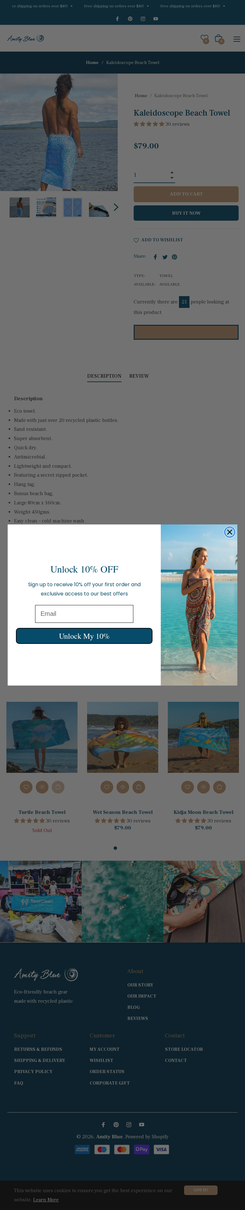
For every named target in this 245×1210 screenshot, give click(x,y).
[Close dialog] (230, 532)
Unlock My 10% (84, 636)
